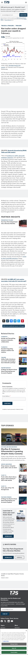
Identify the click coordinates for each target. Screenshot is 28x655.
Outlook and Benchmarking (9, 447)
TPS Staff (7, 36)
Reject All (14, 648)
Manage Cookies (14, 644)
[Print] (3, 320)
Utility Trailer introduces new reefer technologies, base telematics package (8, 360)
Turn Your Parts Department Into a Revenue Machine (9, 222)
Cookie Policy (6, 641)
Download (8, 536)
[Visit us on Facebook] (2, 621)
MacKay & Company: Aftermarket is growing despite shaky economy (12, 451)
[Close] (26, 630)
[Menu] (2, 2)
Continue (7, 403)
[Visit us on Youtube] (12, 621)
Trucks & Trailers (7, 25)
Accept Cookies (14, 652)
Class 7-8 (3, 475)
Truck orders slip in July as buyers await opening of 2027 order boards (8, 478)
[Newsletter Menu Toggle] (26, 2)
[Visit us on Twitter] (5, 621)
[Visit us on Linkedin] (9, 621)
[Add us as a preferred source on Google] (7, 320)
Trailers (18, 25)
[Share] (11, 320)
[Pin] (22, 320)
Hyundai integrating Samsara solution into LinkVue (7, 350)
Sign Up (5, 614)
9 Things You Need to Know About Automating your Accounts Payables (9, 371)
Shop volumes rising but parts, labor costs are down (9, 466)
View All (19, 557)
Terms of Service (8, 20)
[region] (14, 642)
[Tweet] (18, 320)
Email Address (6, 396)
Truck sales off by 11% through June (7, 488)
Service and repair (6, 464)
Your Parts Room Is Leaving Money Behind (13, 553)
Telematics (4, 336)
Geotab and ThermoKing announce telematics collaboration (8, 340)
